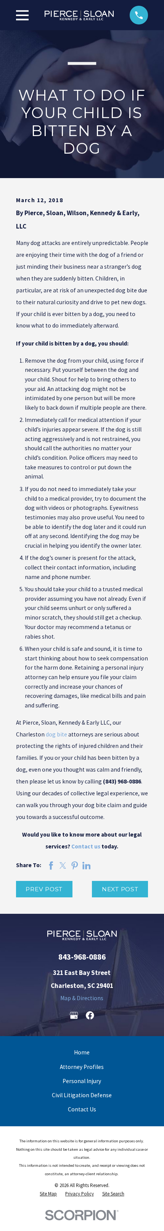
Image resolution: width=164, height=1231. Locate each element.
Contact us (85, 846)
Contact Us (82, 1109)
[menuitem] (48, 1194)
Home (82, 1052)
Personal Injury (82, 1081)
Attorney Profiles (82, 1066)
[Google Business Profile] (74, 1015)
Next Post (120, 889)
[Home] (79, 15)
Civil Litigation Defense (82, 1095)
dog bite (56, 734)
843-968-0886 (82, 957)
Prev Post (44, 889)
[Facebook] (90, 1015)
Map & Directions (81, 998)
